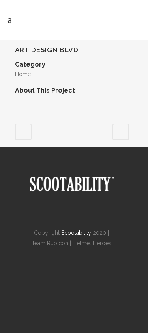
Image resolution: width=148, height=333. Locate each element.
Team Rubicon (50, 243)
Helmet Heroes (92, 243)
